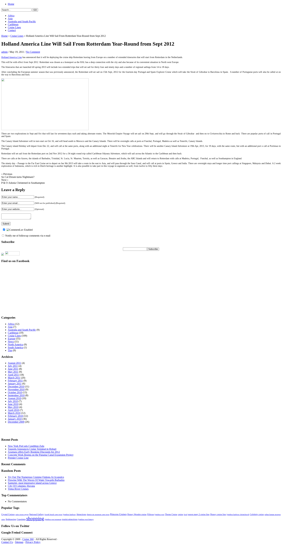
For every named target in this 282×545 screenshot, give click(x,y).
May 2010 (13, 407)
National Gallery (36, 514)
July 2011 (13, 366)
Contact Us (7, 542)
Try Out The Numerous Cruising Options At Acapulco (36, 477)
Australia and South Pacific (22, 21)
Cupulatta (21, 519)
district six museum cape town (98, 514)
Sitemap (19, 542)
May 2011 (13, 371)
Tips (10, 350)
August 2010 (14, 398)
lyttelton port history (86, 519)
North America (15, 344)
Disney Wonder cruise (137, 514)
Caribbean (13, 24)
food (185, 514)
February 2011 (15, 380)
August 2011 (14, 363)
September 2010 (16, 395)
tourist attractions (70, 519)
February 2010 (15, 416)
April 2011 (13, 374)
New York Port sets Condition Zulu (26, 446)
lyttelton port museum (53, 519)
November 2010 (16, 389)
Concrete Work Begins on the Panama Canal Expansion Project (40, 454)
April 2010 (13, 410)
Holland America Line (11, 57)
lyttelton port (159, 514)
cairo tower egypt (22, 514)
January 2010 (15, 418)
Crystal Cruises (8, 514)
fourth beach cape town (53, 514)
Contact (12, 30)
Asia (10, 18)
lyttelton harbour (69, 514)
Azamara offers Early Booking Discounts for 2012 (34, 452)
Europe (11, 338)
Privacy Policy (32, 542)
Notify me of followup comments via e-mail (27, 235)
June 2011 (13, 368)
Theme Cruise (171, 514)
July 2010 (13, 401)
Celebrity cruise (257, 514)
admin (4, 52)
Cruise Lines (14, 27)
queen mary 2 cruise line (199, 514)
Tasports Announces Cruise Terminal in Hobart (32, 449)
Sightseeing (11, 519)
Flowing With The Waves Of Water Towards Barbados (36, 480)
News (11, 341)
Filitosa (150, 514)
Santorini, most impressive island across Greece (32, 483)
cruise (180, 514)
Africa (11, 15)
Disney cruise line (218, 514)
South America (15, 347)
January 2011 (15, 383)
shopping (35, 518)
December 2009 (16, 421)
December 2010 (16, 386)
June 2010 (13, 404)
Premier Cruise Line (18, 457)
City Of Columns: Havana (21, 486)
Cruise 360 (28, 539)
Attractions (81, 514)
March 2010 (14, 413)
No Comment (33, 52)
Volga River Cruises (18, 488)
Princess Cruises (118, 514)
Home (11, 4)
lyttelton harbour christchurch (238, 514)
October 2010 (15, 392)
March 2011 (14, 377)
